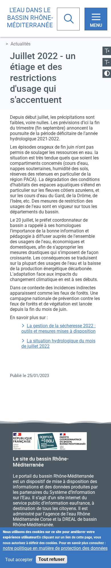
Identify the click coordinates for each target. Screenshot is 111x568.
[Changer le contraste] (106, 73)
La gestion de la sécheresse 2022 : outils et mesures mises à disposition (58, 328)
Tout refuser (51, 559)
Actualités (20, 44)
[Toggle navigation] (96, 19)
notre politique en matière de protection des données (55, 548)
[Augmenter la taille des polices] (106, 51)
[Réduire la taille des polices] (106, 62)
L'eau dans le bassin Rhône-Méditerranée (30, 17)
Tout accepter (18, 559)
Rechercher (69, 19)
